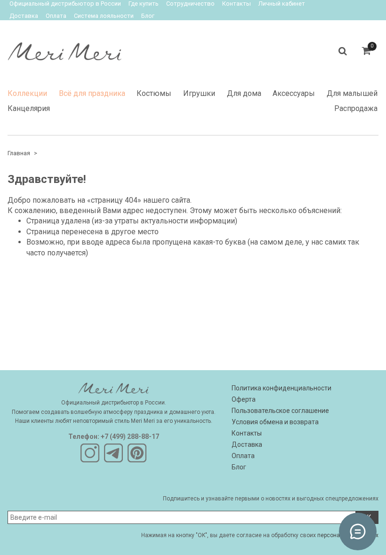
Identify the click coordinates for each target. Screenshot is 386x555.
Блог (147, 15)
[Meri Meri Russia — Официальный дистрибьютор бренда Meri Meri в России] (64, 49)
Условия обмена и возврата (275, 422)
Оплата (56, 15)
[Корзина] (366, 51)
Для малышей (352, 93)
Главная (19, 153)
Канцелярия (29, 108)
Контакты (247, 433)
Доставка (23, 15)
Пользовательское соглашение (280, 410)
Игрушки (199, 93)
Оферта (244, 399)
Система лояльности (104, 15)
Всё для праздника (92, 93)
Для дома (244, 93)
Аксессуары (294, 93)
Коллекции (27, 93)
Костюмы (154, 93)
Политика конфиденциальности (281, 388)
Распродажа (356, 108)
